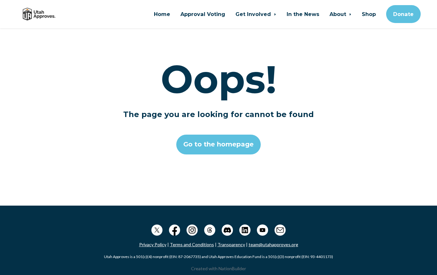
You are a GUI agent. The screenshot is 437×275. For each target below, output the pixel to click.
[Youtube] (262, 229)
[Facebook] (174, 229)
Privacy (146, 244)
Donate (403, 14)
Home (162, 14)
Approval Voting (202, 14)
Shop (369, 14)
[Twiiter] (157, 229)
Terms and (180, 244)
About (339, 14)
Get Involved (254, 14)
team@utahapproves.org (273, 244)
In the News (303, 14)
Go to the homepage (218, 144)
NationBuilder (232, 268)
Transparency (231, 244)
